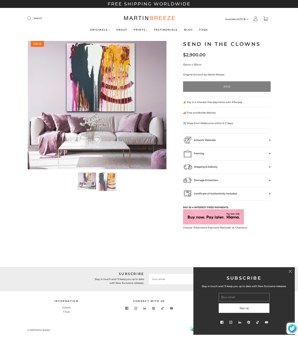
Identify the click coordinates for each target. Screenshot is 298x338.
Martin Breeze (42, 330)
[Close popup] (290, 271)
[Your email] (177, 279)
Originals (99, 29)
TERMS (66, 307)
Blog (188, 29)
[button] (42, 106)
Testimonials (166, 29)
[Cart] (265, 19)
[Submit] (31, 18)
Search (38, 18)
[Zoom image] (97, 106)
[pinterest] (153, 308)
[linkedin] (144, 308)
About (121, 29)
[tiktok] (162, 308)
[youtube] (171, 308)
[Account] (255, 19)
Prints (140, 29)
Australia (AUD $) (235, 19)
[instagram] (135, 308)
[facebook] (126, 308)
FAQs (203, 29)
